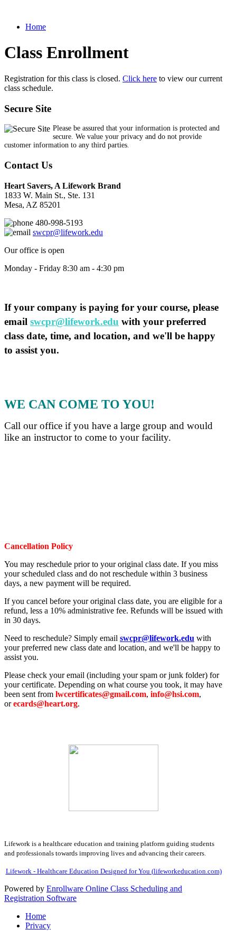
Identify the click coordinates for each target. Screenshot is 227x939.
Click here (139, 78)
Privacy (38, 925)
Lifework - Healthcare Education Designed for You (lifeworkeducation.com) (114, 871)
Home (35, 26)
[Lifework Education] (113, 778)
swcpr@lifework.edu (68, 232)
